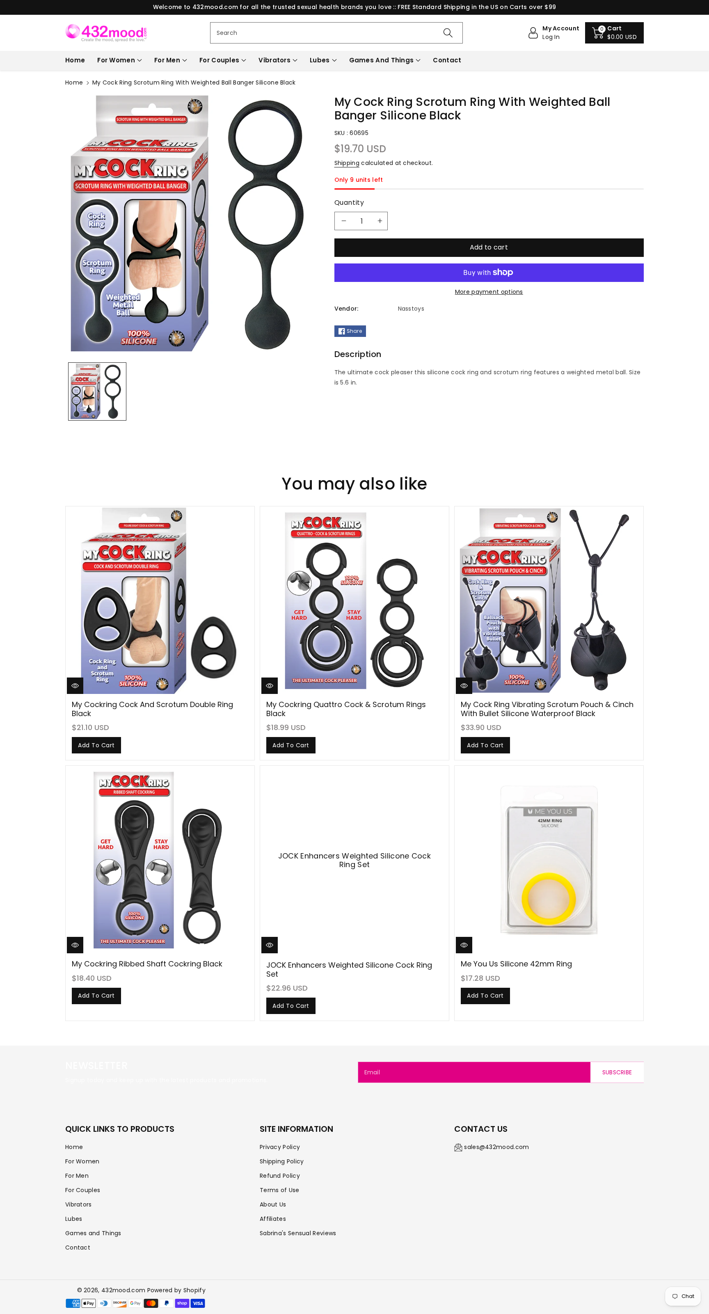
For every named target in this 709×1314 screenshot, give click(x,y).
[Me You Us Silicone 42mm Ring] (549, 860)
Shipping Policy (282, 1161)
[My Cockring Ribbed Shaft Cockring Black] (160, 860)
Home (74, 82)
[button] (614, 32)
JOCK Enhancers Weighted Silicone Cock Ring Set (349, 969)
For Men (167, 60)
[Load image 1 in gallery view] (97, 391)
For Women (116, 60)
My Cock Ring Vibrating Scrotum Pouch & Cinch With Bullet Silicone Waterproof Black (547, 709)
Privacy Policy (280, 1147)
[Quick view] (75, 686)
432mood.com (123, 1290)
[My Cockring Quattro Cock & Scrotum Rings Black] (354, 601)
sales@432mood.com (496, 1147)
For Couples (219, 60)
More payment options (489, 292)
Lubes (320, 60)
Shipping (346, 163)
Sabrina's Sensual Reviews (298, 1233)
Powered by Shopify (176, 1290)
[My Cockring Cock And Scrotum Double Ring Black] (160, 601)
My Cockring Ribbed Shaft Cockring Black (147, 964)
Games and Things (381, 60)
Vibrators (274, 60)
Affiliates (273, 1219)
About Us (273, 1204)
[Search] (448, 33)
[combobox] (336, 33)
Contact (77, 1247)
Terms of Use (280, 1190)
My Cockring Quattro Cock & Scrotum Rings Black (346, 709)
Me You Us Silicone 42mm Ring (516, 964)
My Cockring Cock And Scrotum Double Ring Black (152, 709)
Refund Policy (280, 1176)
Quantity (349, 202)
